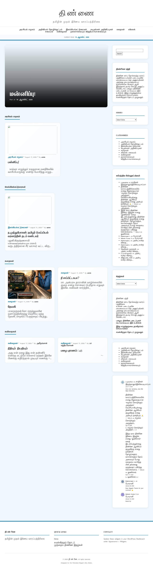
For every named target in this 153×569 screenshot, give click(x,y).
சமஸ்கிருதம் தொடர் (64, 542)
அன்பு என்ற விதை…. (130, 251)
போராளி (137, 236)
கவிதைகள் (62, 31)
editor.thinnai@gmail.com (131, 82)
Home (56, 538)
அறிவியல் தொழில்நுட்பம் (50, 29)
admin (43, 157)
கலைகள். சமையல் (128, 152)
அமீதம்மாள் (42, 343)
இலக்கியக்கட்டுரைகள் (76, 29)
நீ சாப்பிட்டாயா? (70, 278)
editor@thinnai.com (122, 80)
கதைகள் (121, 29)
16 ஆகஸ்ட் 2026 (82, 37)
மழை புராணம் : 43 (71, 350)
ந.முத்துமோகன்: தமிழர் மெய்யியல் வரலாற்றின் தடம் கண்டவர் (28, 234)
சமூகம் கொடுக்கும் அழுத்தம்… (129, 207)
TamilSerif (125, 328)
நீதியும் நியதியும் (18, 348)
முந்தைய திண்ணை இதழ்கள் (68, 545)
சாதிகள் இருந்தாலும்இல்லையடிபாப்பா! (133, 183)
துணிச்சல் (125, 234)
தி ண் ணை (76, 12)
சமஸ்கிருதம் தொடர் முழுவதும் (129, 332)
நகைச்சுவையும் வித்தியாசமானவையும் (88, 31)
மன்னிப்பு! (22, 94)
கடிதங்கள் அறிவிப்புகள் (101, 29)
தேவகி (12, 306)
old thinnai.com (131, 91)
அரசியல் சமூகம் (27, 29)
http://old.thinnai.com (122, 323)
